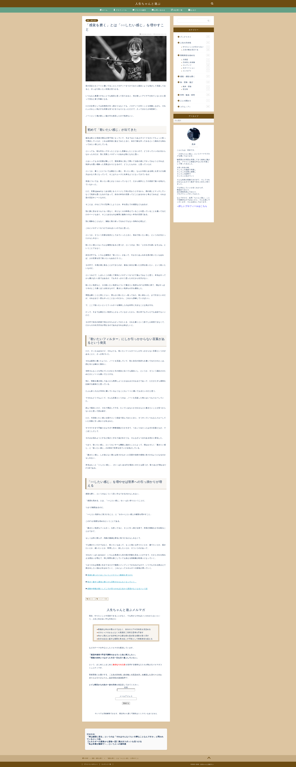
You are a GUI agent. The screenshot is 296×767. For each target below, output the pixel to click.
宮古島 (195, 89)
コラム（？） (194, 107)
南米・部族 (195, 86)
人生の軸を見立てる (196, 50)
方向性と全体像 (195, 62)
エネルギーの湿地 (102, 599)
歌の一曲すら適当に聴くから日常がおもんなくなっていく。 (112, 582)
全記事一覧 (178, 10)
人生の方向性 (194, 43)
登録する (126, 703)
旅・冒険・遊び (194, 82)
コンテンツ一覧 (106, 764)
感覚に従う (91, 599)
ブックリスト (194, 37)
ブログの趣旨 (140, 10)
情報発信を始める (194, 55)
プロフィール (121, 10)
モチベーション (195, 68)
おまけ (193, 10)
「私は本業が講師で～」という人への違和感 (106, 744)
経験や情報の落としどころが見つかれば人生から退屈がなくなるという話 (117, 589)
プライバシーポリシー (91, 764)
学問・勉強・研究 (194, 95)
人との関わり (194, 101)
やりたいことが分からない (195, 47)
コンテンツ (196, 65)
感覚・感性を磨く (92, 20)
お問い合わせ (159, 10)
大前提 (195, 59)
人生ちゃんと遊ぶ (148, 3)
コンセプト (195, 71)
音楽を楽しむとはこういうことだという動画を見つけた (110, 575)
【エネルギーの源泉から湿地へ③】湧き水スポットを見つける (114, 742)
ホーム (105, 10)
